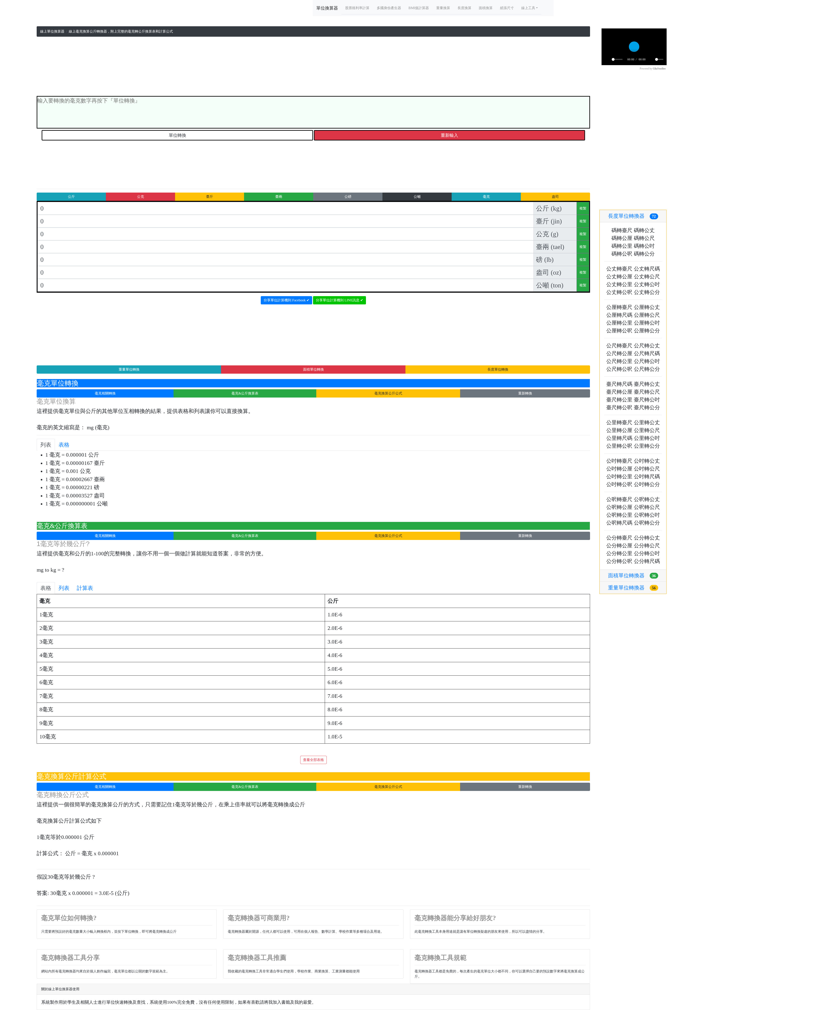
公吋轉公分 (647, 484)
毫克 (486, 196)
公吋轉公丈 (647, 461)
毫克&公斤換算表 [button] (244, 393)
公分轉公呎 (619, 561)
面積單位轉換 (313, 369)
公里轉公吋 (647, 438)
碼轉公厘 (622, 238)
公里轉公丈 (647, 422)
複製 (582, 208)
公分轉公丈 (647, 538)
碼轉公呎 (622, 254)
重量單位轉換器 (632, 588)
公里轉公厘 (619, 430)
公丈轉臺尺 (619, 269)
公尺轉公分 (647, 369)
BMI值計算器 (418, 8)
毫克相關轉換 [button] (105, 393)
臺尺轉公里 (619, 400)
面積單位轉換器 (632, 575)
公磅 (347, 196)
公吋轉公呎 (619, 484)
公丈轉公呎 (619, 292)
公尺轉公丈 (647, 345)
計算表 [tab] (85, 588)
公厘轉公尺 (647, 315)
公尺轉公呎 (619, 369)
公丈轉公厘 (619, 276)
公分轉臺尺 (619, 538)
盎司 (555, 196)
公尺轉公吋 (647, 361)
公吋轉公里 (619, 476)
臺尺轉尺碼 (619, 384)
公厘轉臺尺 (619, 307)
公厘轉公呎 (619, 330)
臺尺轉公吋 (647, 400)
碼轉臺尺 (622, 230)
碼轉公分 (644, 254)
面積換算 (486, 8)
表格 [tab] (64, 445)
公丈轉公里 (619, 284)
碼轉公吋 (644, 246)
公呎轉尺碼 (619, 523)
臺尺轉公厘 (619, 392)
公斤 (71, 196)
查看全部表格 (313, 760)
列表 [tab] (45, 445)
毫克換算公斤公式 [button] (388, 393)
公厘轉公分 (647, 330)
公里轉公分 (647, 446)
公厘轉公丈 (647, 307)
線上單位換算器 (52, 31)
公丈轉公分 (647, 292)
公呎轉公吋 (647, 515)
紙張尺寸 (507, 8)
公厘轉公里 (619, 323)
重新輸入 (449, 135)
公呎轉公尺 (647, 507)
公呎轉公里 (619, 515)
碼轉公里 (622, 246)
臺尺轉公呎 (619, 407)
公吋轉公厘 (619, 469)
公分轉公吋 (647, 553)
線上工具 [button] (528, 8)
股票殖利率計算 (357, 8)
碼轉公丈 (644, 230)
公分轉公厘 (619, 545)
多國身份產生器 (389, 8)
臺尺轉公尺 (647, 392)
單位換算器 (327, 8)
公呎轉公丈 (647, 499)
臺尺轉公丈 (647, 384)
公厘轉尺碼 (619, 315)
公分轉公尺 (647, 545)
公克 (140, 196)
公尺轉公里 (619, 361)
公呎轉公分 (647, 523)
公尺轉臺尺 (619, 345)
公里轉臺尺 (619, 422)
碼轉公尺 (644, 238)
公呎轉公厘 (619, 507)
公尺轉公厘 (619, 353)
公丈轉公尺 (647, 276)
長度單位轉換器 (632, 216)
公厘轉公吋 (647, 323)
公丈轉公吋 (647, 284)
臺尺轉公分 (647, 407)
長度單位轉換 (497, 369)
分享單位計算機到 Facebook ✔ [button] (286, 300)
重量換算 (443, 8)
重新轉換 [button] (525, 393)
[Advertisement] (313, 67)
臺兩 (278, 196)
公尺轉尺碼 (647, 353)
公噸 (417, 196)
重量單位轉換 (129, 369)
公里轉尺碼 (619, 438)
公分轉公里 (619, 553)
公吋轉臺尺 (619, 461)
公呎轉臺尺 (619, 499)
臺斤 (209, 196)
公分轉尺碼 (647, 561)
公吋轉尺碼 (647, 476)
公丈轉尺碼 (647, 269)
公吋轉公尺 (647, 469)
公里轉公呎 (619, 446)
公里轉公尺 (647, 430)
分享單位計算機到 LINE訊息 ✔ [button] (339, 300)
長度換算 (464, 8)
